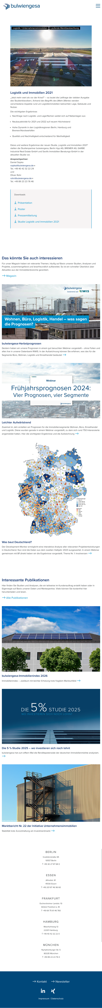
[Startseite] (6, 6)
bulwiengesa (29, 6)
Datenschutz (57, 998)
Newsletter (62, 981)
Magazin (11, 276)
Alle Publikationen (17, 598)
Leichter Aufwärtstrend (16, 422)
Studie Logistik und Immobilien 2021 (38, 221)
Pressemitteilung (27, 215)
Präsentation (25, 202)
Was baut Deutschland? (17, 542)
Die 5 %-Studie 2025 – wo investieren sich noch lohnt (36, 748)
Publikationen (56, 6)
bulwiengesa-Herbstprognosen (21, 343)
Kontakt (42, 981)
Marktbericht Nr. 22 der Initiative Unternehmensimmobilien (39, 826)
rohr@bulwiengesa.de (21, 178)
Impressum (44, 998)
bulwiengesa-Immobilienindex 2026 (25, 676)
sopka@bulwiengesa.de (21, 165)
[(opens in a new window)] (43, 991)
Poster (21, 209)
